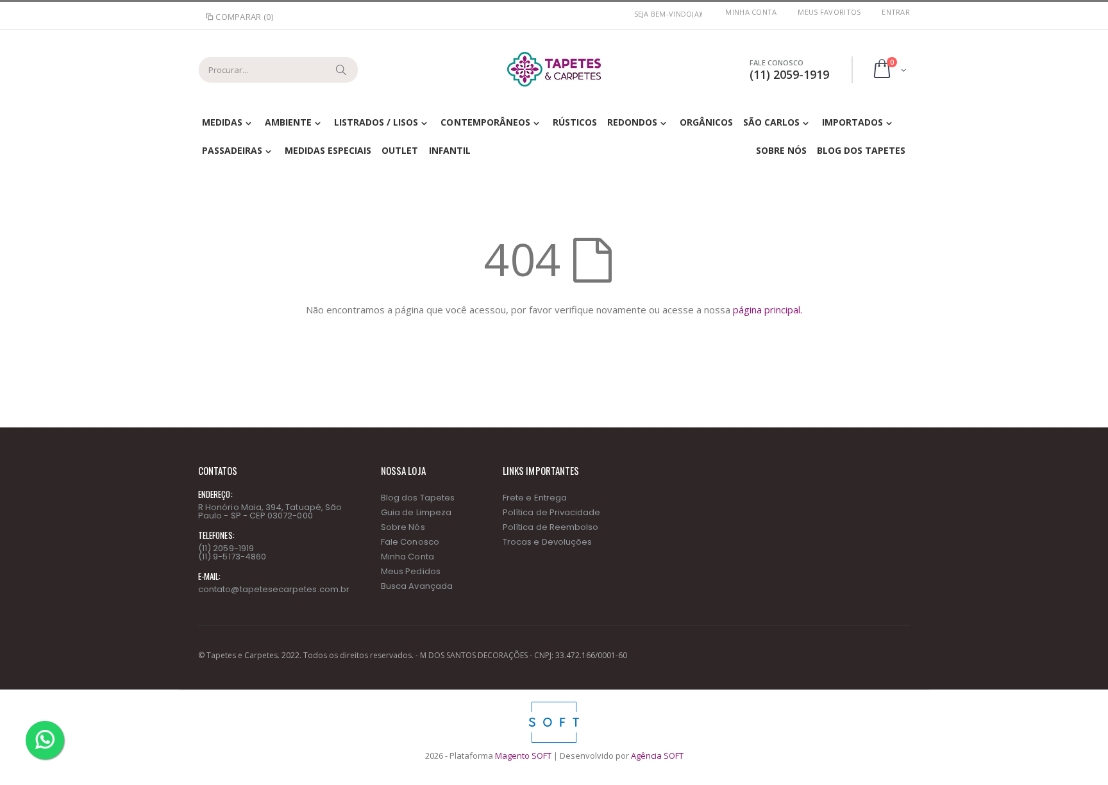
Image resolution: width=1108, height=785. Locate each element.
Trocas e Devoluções (547, 542)
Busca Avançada (417, 586)
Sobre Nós (781, 150)
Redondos (632, 122)
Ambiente (288, 122)
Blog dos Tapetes (861, 150)
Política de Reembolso (550, 527)
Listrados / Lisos (376, 122)
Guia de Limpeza (416, 512)
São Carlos (771, 122)
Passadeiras (232, 150)
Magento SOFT (523, 755)
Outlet (400, 150)
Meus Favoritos (829, 12)
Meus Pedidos (411, 571)
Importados (852, 122)
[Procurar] (342, 70)
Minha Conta (750, 12)
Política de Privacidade (552, 512)
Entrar (896, 12)
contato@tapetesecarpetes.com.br (273, 589)
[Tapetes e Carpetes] (554, 69)
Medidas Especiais (328, 150)
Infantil (450, 150)
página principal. (767, 309)
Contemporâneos (485, 122)
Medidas (222, 122)
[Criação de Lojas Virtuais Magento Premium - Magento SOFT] (554, 705)
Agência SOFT (657, 755)
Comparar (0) (244, 16)
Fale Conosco (410, 542)
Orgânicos (706, 122)
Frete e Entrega (535, 498)
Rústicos (575, 122)
